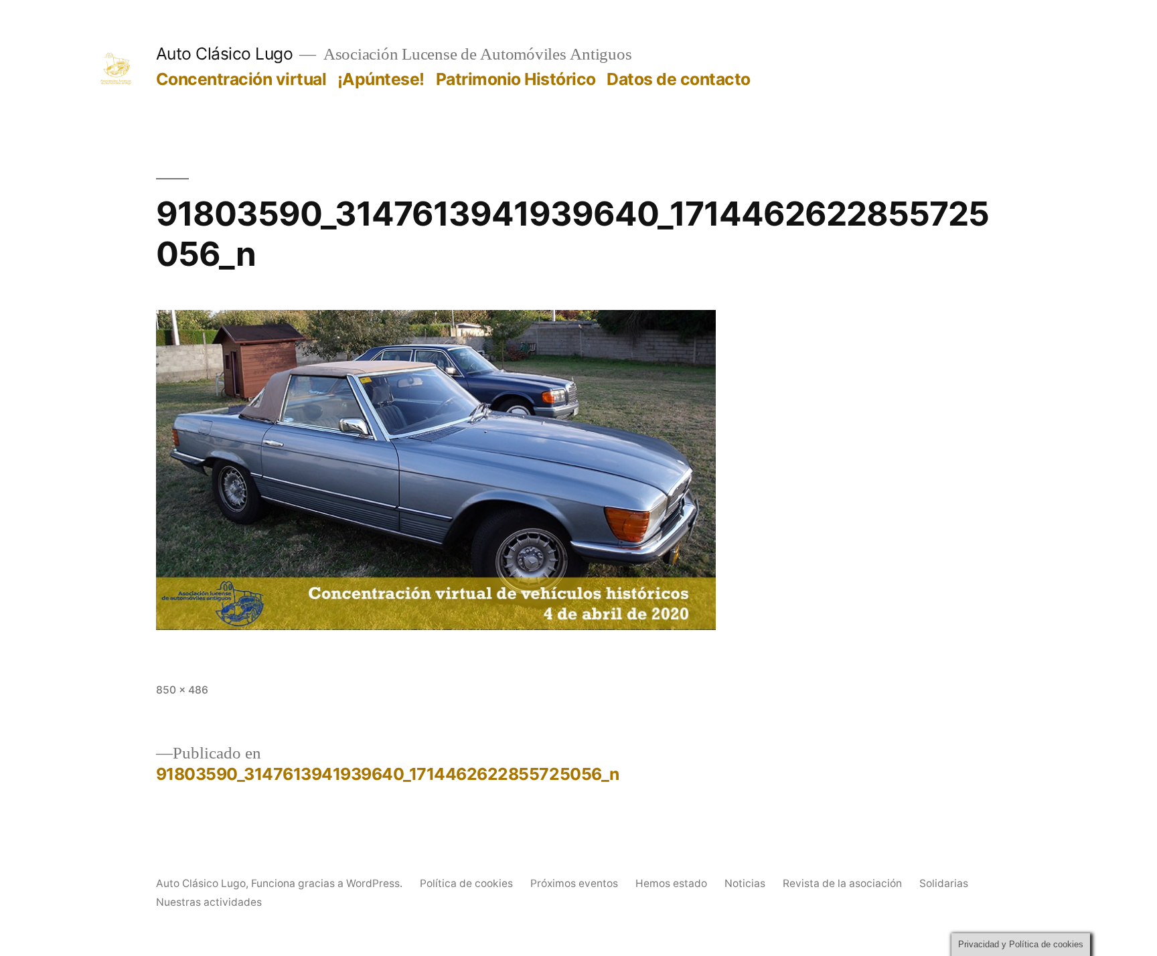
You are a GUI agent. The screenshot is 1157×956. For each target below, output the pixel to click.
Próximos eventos (574, 883)
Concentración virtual (241, 79)
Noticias (744, 883)
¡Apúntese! (381, 79)
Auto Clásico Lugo (224, 54)
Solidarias (943, 883)
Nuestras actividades (209, 902)
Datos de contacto (679, 79)
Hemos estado (671, 883)
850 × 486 (182, 690)
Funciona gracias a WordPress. (328, 883)
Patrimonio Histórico (516, 79)
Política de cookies (466, 883)
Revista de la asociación (842, 883)
